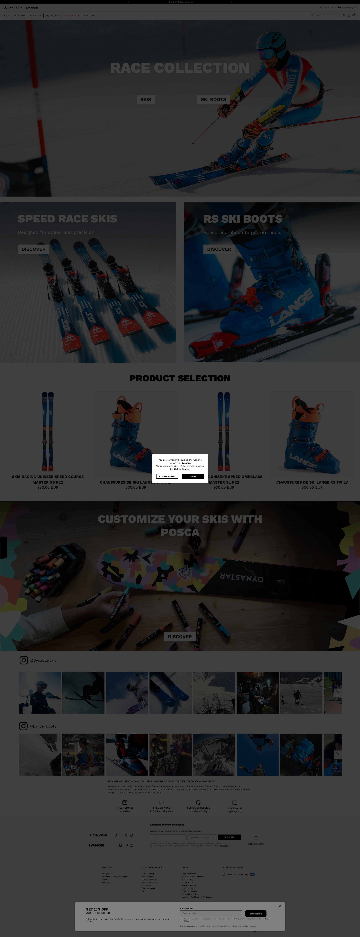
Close (193, 476)
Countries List (167, 476)
